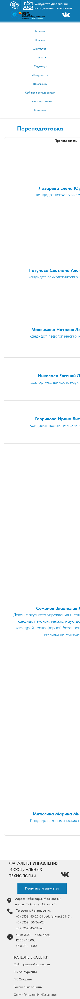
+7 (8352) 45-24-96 (29, 928)
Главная (40, 31)
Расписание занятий (28, 987)
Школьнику (40, 83)
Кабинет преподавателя (40, 92)
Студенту (39, 66)
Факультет (39, 48)
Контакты (40, 110)
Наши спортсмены (40, 101)
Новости (40, 39)
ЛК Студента (23, 979)
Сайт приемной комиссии (32, 964)
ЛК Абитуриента (25, 972)
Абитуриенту (40, 75)
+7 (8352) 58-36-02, (30, 922)
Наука (39, 57)
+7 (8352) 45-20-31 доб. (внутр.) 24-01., (44, 916)
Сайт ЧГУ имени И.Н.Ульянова (35, 995)
